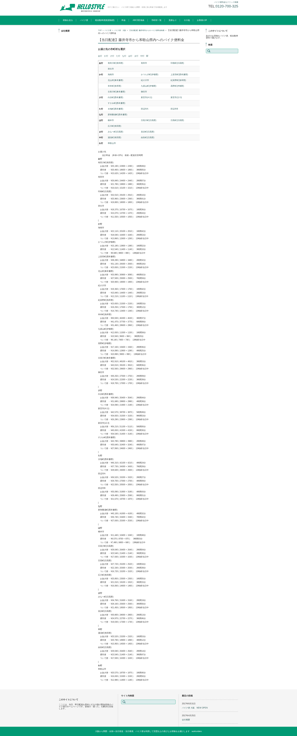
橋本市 (111, 120)
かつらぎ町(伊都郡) (149, 74)
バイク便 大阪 (120, 30)
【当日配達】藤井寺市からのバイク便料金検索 (146, 30)
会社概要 (186, 720)
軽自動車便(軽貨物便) (104, 20)
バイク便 (84, 20)
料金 (124, 20)
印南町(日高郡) (177, 63)
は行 (130, 56)
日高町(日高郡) (177, 120)
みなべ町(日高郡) (115, 132)
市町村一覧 (156, 20)
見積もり (173, 20)
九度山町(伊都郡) (148, 86)
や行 (142, 56)
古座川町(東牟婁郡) (116, 91)
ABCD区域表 (138, 20)
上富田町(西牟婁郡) (179, 74)
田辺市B (174, 109)
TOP (100, 30)
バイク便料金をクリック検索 (226, 2)
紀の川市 (145, 80)
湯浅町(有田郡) (114, 137)
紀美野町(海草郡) (178, 80)
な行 (124, 56)
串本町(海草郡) (114, 86)
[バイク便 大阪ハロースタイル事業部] (82, 8)
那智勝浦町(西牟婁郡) (117, 114)
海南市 (111, 74)
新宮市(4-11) (146, 97)
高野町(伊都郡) (177, 86)
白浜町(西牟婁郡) (115, 97)
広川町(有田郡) (114, 126)
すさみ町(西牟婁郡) (116, 103)
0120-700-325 (227, 6)
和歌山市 (112, 143)
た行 (118, 56)
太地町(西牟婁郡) (115, 109)
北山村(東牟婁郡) (115, 80)
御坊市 (144, 91)
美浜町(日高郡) (147, 132)
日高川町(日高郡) (148, 120)
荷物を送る (68, 20)
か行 (106, 56)
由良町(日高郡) (147, 137)
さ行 (112, 56)
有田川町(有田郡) (115, 63)
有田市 (144, 63)
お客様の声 (202, 20)
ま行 (136, 56)
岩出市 (111, 69)
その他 (187, 20)
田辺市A (144, 109)
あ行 (100, 56)
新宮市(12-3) (176, 97)
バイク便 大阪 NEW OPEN (195, 708)
